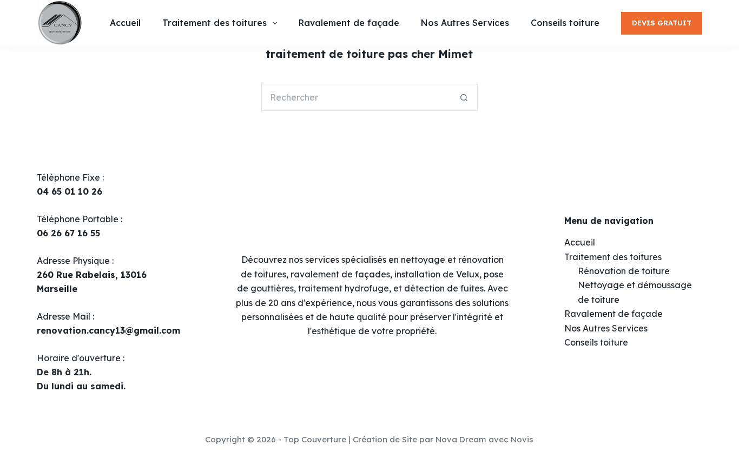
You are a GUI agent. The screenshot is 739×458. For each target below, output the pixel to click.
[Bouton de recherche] (464, 97)
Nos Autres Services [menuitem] (465, 22)
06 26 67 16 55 (68, 233)
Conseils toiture (596, 342)
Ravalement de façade (613, 313)
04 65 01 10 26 (69, 191)
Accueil (579, 242)
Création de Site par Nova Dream (419, 439)
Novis (522, 439)
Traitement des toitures (613, 256)
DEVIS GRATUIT (661, 22)
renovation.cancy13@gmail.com (108, 330)
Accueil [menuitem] (125, 22)
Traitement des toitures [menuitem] (214, 22)
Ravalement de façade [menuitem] (349, 22)
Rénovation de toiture (624, 270)
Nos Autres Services (606, 328)
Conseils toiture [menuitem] (565, 22)
